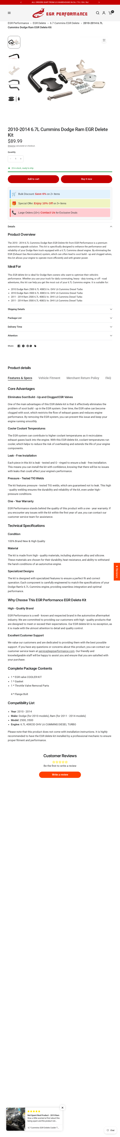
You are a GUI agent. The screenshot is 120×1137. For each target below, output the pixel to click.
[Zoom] (104, 40)
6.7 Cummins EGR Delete (64, 23)
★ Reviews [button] (117, 571)
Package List (15, 318)
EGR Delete (39, 23)
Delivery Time (15, 326)
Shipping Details (16, 309)
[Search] (98, 13)
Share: (11, 346)
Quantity (11, 152)
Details (11, 226)
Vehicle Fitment (49, 378)
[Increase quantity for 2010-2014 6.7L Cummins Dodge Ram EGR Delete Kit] (20, 158)
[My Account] (104, 13)
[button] (62, 1107)
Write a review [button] (60, 774)
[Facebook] (18, 346)
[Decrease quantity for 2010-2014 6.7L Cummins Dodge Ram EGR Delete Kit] (10, 158)
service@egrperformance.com (57, 651)
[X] (22, 346)
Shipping (11, 146)
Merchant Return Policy (83, 378)
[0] (109, 13)
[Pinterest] (26, 346)
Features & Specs (20, 378)
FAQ (108, 378)
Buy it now (86, 179)
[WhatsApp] (31, 346)
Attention (13, 335)
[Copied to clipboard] (35, 346)
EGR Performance (18, 23)
